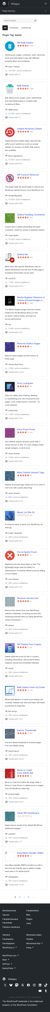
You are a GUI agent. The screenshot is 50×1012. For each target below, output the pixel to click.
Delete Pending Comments (31, 214)
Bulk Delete (23, 85)
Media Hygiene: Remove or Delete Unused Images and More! (31, 299)
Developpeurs (8, 943)
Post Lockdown (25, 383)
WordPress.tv (9, 947)
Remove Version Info (28, 598)
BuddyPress (9, 968)
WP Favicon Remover (28, 174)
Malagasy (12, 979)
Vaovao (5, 915)
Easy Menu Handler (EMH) (30, 853)
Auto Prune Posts (26, 429)
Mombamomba (9, 910)
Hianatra (6, 935)
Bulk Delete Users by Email (31, 687)
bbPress (7, 964)
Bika (28, 915)
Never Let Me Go (26, 512)
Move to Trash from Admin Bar (25, 771)
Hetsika (29, 939)
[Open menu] (46, 3)
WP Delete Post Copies (29, 644)
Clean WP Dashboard (28, 813)
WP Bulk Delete (25, 42)
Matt (5, 960)
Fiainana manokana (11, 927)
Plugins (29, 919)
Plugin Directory (8, 11)
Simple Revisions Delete (29, 128)
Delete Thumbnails (26, 730)
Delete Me (22, 254)
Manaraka (34, 897)
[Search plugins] (35, 20)
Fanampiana (7, 939)
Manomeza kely (34, 943)
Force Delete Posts (27, 552)
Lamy (28, 923)
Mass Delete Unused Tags (30, 472)
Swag (30, 947)
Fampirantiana (32, 910)
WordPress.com (10, 955)
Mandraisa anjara (34, 935)
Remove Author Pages (28, 343)
